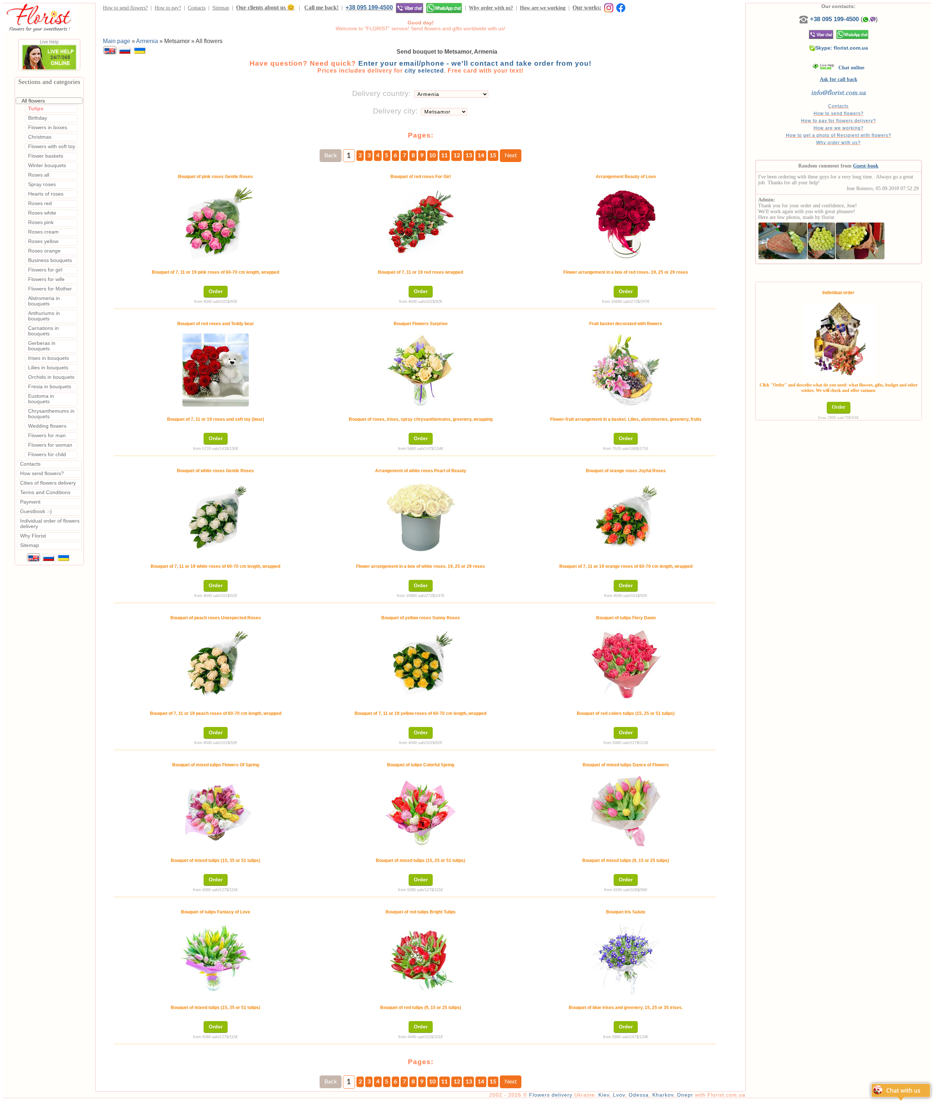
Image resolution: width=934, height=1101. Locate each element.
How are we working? (839, 128)
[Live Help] (49, 68)
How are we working (543, 8)
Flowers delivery (550, 1095)
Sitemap (220, 8)
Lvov (619, 1095)
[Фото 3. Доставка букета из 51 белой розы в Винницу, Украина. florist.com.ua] (860, 239)
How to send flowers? (125, 8)
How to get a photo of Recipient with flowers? (838, 135)
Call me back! (321, 7)
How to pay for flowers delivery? (838, 120)
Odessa (639, 1095)
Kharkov (663, 1095)
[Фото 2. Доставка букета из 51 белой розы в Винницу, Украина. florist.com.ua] (821, 239)
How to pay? (168, 8)
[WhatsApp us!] (444, 8)
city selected (424, 71)
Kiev (603, 1095)
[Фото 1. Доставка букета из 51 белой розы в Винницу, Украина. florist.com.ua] (782, 239)
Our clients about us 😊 (265, 7)
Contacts (196, 8)
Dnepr (685, 1095)
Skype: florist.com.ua (841, 48)
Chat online (849, 67)
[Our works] (607, 7)
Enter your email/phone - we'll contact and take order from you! (474, 63)
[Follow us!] (620, 7)
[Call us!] (804, 19)
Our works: (586, 7)
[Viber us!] (409, 8)
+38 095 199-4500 (369, 7)
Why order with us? (491, 8)
